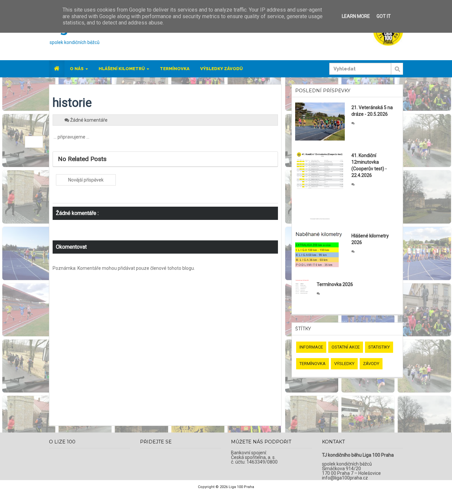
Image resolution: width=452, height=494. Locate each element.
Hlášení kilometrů (122, 68)
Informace (311, 347)
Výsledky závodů (221, 68)
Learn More (356, 16)
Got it (384, 16)
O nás (77, 68)
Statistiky (379, 347)
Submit (397, 72)
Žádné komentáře (89, 120)
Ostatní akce (346, 347)
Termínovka (175, 68)
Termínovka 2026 (335, 284)
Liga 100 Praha (241, 487)
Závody (371, 363)
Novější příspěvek (86, 180)
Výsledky (344, 363)
